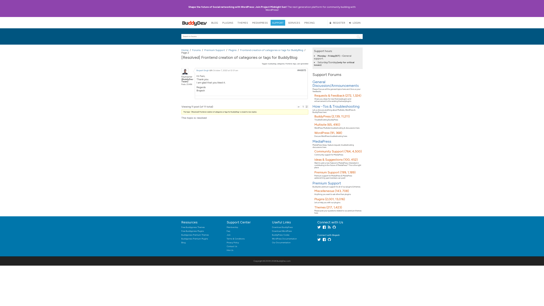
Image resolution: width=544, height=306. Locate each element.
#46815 (301, 70)
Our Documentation (281, 242)
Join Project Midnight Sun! (237, 6)
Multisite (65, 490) (327, 125)
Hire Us (230, 250)
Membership (232, 227)
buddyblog (272, 64)
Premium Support (327, 183)
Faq (228, 231)
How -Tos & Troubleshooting (336, 106)
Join (228, 235)
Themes (242, 22)
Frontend (288, 64)
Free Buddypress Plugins (192, 231)
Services (294, 22)
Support (278, 22)
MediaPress (260, 22)
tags (294, 64)
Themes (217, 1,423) (328, 207)
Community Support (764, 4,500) (338, 151)
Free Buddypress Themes (193, 227)
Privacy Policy (233, 242)
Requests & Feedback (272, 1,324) (337, 95)
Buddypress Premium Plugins (194, 239)
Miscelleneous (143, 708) (331, 191)
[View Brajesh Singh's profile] (184, 74)
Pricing (309, 22)
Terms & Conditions (236, 239)
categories (281, 64)
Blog (214, 22)
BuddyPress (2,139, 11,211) (332, 116)
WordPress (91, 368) (328, 133)
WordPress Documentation (284, 239)
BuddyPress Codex (280, 235)
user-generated (302, 64)
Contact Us (232, 246)
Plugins (227, 22)
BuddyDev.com (284, 261)
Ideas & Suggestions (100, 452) (336, 160)
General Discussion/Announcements (336, 84)
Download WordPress (282, 231)
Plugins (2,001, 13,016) (329, 199)
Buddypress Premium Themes (195, 235)
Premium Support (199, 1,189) (335, 172)
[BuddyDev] (195, 23)
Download (282, 227)
